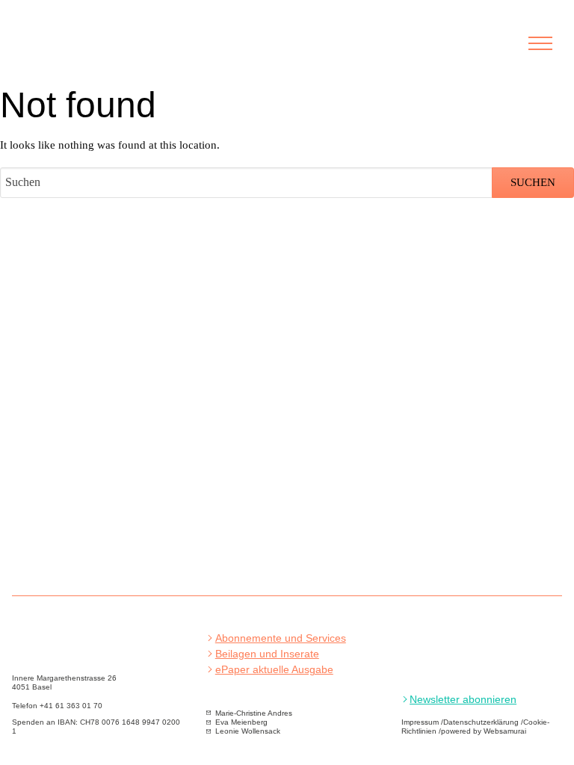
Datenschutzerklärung (481, 722)
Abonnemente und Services (280, 638)
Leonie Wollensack (247, 731)
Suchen (532, 182)
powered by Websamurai (483, 731)
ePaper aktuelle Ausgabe (274, 669)
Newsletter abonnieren (463, 699)
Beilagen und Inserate (267, 654)
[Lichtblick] (103, 51)
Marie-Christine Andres (253, 713)
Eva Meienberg (241, 722)
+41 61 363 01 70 (71, 705)
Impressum (420, 722)
